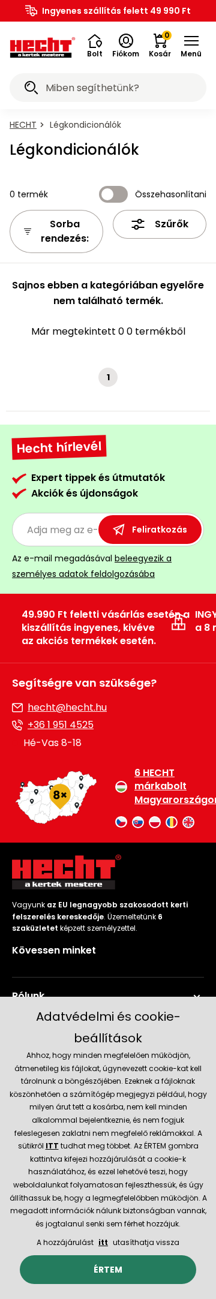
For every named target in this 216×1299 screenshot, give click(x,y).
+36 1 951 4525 (61, 725)
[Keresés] (31, 89)
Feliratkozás (159, 530)
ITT (52, 1146)
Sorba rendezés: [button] (65, 231)
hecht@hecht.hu (67, 707)
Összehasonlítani (170, 194)
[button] (95, 46)
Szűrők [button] (171, 224)
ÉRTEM (108, 1270)
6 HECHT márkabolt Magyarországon (172, 786)
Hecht (23, 125)
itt (103, 1242)
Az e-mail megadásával (92, 565)
